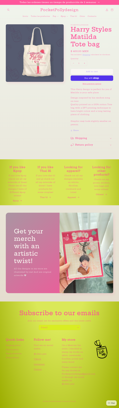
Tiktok (37, 359)
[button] (8, 9)
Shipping (86, 54)
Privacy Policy (12, 358)
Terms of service (14, 354)
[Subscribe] (77, 327)
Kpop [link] (16, 200)
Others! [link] (100, 194)
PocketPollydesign (55, 401)
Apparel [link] (72, 197)
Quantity (74, 59)
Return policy (12, 349)
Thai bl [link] (44, 197)
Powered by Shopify (69, 401)
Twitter (38, 369)
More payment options (92, 84)
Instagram (39, 364)
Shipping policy (13, 345)
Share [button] (76, 130)
